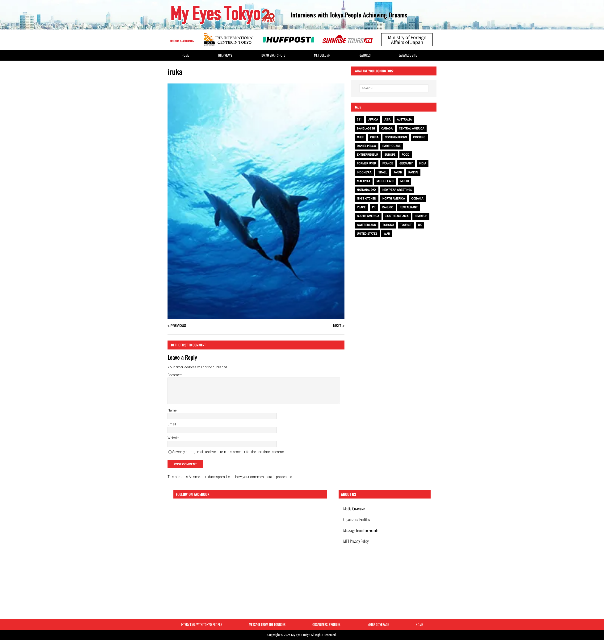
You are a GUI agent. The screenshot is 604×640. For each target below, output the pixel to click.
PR (374, 207)
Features (365, 55)
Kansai (413, 172)
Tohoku (388, 225)
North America (393, 198)
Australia (404, 119)
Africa (373, 119)
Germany (406, 163)
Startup (421, 216)
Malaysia (363, 181)
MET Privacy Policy (356, 541)
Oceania (417, 198)
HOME (185, 55)
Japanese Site (408, 55)
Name (172, 410)
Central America (411, 128)
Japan (397, 172)
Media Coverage (354, 508)
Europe (390, 154)
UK (420, 225)
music (404, 181)
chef (360, 137)
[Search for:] (394, 88)
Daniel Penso (366, 146)
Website (173, 438)
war (387, 233)
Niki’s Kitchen (366, 198)
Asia (387, 119)
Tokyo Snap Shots (272, 55)
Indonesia (364, 172)
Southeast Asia (397, 216)
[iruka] (256, 317)
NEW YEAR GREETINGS (397, 189)
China (374, 137)
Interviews (225, 55)
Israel (382, 172)
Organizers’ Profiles (356, 519)
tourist (406, 225)
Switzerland (366, 225)
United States (367, 233)
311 (359, 119)
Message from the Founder (361, 530)
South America (368, 216)
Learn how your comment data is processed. (259, 477)
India (422, 163)
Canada (387, 128)
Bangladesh (366, 128)
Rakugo (387, 207)
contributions (396, 137)
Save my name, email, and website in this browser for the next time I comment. (229, 452)
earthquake (391, 146)
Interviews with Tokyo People (201, 624)
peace (361, 207)
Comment (175, 375)
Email (172, 424)
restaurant (409, 207)
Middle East (385, 181)
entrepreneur (367, 154)
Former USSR (366, 163)
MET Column (322, 55)
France (387, 163)
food (405, 154)
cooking (419, 137)
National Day (366, 189)
